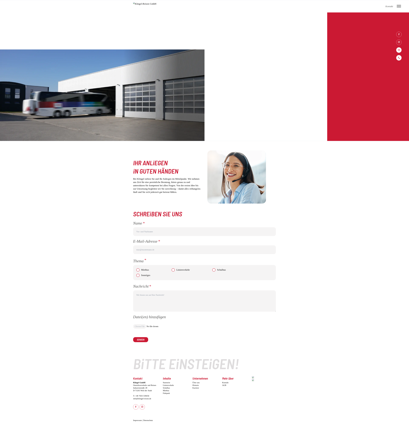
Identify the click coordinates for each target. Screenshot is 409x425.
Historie (195, 385)
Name (141, 223)
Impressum (137, 420)
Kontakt (225, 383)
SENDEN (140, 339)
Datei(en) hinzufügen (149, 317)
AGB (224, 385)
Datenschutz (148, 420)
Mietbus (145, 269)
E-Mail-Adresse (146, 241)
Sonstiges (145, 275)
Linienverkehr (183, 269)
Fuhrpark (166, 393)
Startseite (166, 383)
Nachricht (142, 286)
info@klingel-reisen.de (142, 399)
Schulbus (221, 269)
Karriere (195, 388)
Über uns (196, 383)
